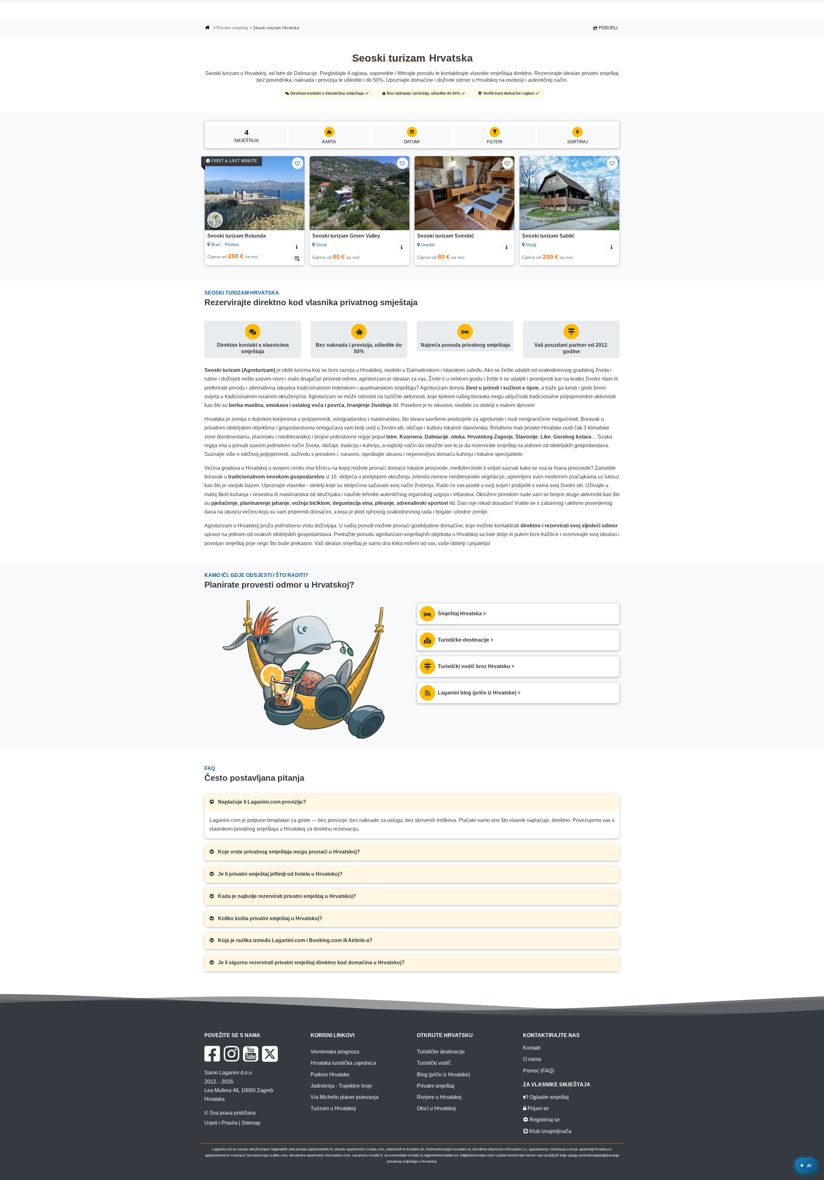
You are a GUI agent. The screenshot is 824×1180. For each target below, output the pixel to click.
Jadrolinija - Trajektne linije (341, 1086)
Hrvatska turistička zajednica (343, 1063)
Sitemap (250, 1123)
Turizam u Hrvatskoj (333, 1108)
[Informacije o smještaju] (297, 246)
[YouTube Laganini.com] (250, 1054)
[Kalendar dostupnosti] (297, 257)
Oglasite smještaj (548, 1097)
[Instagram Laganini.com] (231, 1054)
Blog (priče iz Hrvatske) (443, 1074)
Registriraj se (544, 1119)
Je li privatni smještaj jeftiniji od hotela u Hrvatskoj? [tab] (279, 874)
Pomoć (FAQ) (538, 1070)
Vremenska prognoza (335, 1051)
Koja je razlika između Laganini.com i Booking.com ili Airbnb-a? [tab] (294, 940)
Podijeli (607, 27)
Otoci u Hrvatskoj (436, 1108)
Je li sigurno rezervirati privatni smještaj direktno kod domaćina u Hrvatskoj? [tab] (311, 962)
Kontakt (531, 1048)
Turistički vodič (434, 1063)
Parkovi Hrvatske (330, 1074)
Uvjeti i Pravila (221, 1123)
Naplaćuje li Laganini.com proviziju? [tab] (261, 802)
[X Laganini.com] (270, 1054)
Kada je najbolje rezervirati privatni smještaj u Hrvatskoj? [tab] (286, 896)
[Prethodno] (216, 193)
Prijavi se (537, 1108)
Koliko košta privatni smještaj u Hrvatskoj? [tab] (269, 918)
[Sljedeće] (293, 193)
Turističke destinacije (441, 1051)
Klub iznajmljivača (549, 1131)
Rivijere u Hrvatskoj (439, 1097)
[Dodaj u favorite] (297, 163)
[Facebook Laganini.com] (212, 1054)
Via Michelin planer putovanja (345, 1097)
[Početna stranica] (207, 28)
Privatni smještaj (232, 27)
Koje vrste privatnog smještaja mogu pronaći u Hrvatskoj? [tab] (288, 851)
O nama (532, 1059)
